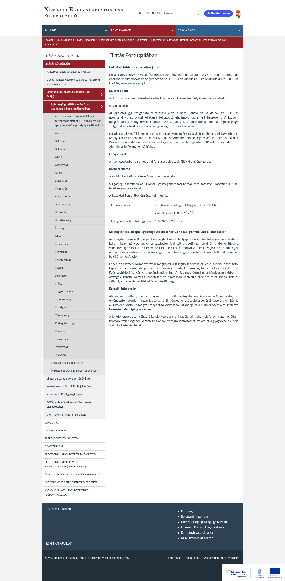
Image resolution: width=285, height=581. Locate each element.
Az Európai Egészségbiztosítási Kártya (69, 72)
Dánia (58, 173)
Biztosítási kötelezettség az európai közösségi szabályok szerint (73, 82)
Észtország (61, 180)
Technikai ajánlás (58, 543)
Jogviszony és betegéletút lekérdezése (71, 482)
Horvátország (63, 220)
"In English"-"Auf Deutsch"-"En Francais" (72, 474)
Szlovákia (60, 355)
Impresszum (175, 558)
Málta (58, 283)
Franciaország (63, 196)
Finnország (61, 188)
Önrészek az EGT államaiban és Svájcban (74, 370)
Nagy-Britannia (64, 291)
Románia (60, 331)
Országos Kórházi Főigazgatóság (202, 527)
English (155, 13)
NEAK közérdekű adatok (197, 538)
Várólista (51, 422)
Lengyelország (63, 244)
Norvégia (60, 307)
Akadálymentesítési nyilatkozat (222, 558)
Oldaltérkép (193, 558)
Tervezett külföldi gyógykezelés (65, 394)
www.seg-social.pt (133, 83)
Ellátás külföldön (85, 40)
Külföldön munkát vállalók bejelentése (69, 386)
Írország (60, 228)
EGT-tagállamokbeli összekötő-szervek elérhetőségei (69, 405)
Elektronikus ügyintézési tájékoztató (70, 454)
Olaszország (62, 315)
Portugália (53, 44)
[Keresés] (197, 13)
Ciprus (58, 157)
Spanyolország (63, 339)
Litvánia (59, 268)
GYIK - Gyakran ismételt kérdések (66, 414)
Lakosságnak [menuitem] (121, 30)
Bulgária (60, 149)
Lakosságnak (64, 40)
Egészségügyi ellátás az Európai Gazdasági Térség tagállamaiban (188, 40)
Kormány (187, 511)
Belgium (60, 141)
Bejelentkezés (220, 13)
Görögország (62, 204)
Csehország (61, 165)
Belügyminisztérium (194, 517)
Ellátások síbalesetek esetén (67, 363)
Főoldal (48, 40)
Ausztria (60, 133)
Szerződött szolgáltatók (62, 438)
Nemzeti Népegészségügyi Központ (204, 522)
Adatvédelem (54, 446)
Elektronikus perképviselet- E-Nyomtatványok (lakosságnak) (65, 464)
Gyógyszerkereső (56, 430)
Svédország (61, 347)
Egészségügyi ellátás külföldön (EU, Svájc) (123, 40)
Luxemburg (61, 275)
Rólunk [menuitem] (50, 30)
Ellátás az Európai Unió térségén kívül (68, 378)
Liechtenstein (63, 260)
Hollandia (60, 212)
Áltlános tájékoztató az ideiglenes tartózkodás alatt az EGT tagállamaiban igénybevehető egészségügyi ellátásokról (79, 121)
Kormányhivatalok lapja (197, 533)
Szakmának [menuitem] (186, 30)
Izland (58, 236)
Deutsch (144, 13)
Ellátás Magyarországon (62, 56)
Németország (63, 299)
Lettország (61, 252)
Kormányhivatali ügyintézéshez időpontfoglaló (66, 492)
